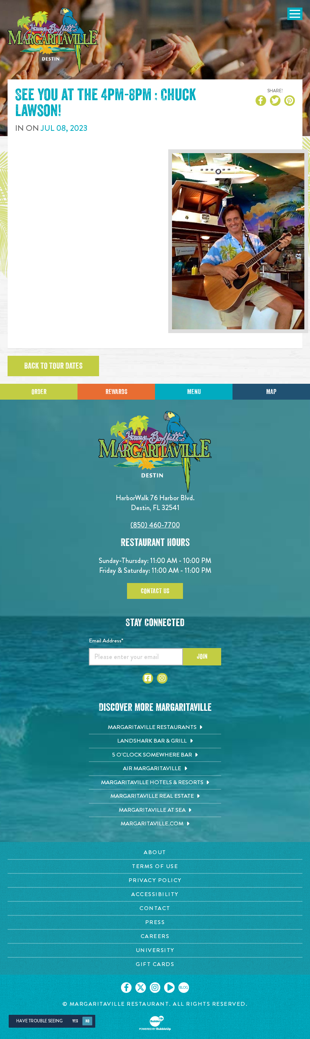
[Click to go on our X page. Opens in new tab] (140, 987)
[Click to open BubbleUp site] (155, 1023)
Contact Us (155, 591)
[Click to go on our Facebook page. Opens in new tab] (126, 987)
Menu (194, 391)
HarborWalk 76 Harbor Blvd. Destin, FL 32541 (155, 503)
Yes (75, 1021)
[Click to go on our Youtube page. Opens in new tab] (169, 987)
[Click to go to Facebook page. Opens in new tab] (148, 678)
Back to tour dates (53, 366)
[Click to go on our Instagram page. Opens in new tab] (155, 987)
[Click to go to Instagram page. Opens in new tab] (162, 678)
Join (202, 656)
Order (38, 391)
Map (271, 391)
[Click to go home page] (53, 40)
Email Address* (106, 640)
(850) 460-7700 (155, 525)
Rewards (116, 391)
